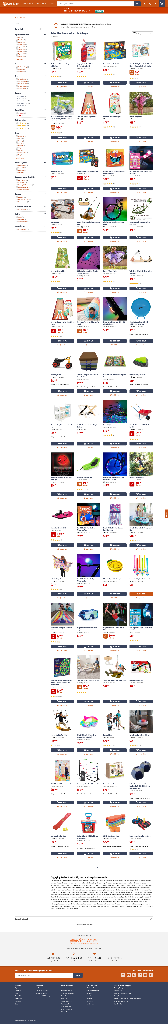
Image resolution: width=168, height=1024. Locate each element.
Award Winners (19, 996)
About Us (89, 993)
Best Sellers (18, 999)
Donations (90, 996)
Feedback (166, 513)
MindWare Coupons (41, 993)
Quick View (63, 87)
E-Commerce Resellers (121, 1001)
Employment (90, 1004)
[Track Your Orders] (145, 3)
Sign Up (77, 975)
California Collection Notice (122, 993)
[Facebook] (123, 975)
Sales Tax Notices (66, 1001)
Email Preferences (66, 1009)
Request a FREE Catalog (43, 996)
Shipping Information (67, 993)
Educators (18, 1001)
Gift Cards (39, 988)
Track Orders (65, 996)
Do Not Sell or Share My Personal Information (127, 999)
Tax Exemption (65, 1004)
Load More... (20, 59)
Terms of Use (118, 990)
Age (16, 988)
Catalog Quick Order (42, 990)
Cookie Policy (118, 1004)
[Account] (156, 3)
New (16, 993)
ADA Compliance (66, 1006)
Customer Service (66, 990)
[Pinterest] (134, 975)
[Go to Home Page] (16, 18)
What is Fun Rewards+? (68, 1012)
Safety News (118, 996)
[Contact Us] (150, 3)
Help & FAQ (64, 999)
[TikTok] (140, 975)
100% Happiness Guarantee (95, 988)
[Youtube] (145, 975)
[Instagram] (151, 975)
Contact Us (64, 988)
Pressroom (90, 1001)
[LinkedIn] (129, 975)
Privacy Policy (118, 988)
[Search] (137, 3)
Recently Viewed (21, 919)
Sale (16, 1004)
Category (18, 990)
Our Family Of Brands (93, 990)
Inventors (89, 999)
